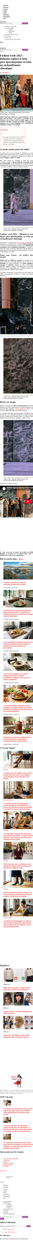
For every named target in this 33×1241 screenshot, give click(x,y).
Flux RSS (6, 1166)
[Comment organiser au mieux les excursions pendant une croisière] (18, 571)
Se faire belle (9, 28)
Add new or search (5, 1226)
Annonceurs (6, 1160)
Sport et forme (8, 800)
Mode (5, 13)
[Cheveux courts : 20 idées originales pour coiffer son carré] (18, 999)
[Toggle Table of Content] (1, 134)
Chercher (25, 23)
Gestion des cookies (8, 1163)
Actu (20, 559)
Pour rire (8, 37)
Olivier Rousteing (20, 408)
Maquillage (11, 31)
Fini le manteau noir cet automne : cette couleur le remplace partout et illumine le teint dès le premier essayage (17, 866)
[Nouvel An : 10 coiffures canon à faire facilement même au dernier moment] (18, 1023)
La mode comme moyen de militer (14, 137)
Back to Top (3, 1170)
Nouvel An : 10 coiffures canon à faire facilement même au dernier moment (16, 1036)
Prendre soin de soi (12, 34)
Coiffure (6, 15)
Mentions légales (7, 1164)
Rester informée (10, 26)
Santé (5, 11)
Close (2, 1218)
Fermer (2, 1182)
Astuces (5, 7)
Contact (5, 1161)
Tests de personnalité (12, 39)
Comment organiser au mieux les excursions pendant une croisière (14, 583)
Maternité (6, 17)
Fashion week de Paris (23, 242)
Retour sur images (9, 144)
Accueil (5, 5)
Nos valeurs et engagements (10, 1158)
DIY (4, 18)
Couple (5, 9)
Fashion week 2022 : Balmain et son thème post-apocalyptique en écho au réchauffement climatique (13, 140)
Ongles (10, 32)
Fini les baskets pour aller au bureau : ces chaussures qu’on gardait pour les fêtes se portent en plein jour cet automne (17, 894)
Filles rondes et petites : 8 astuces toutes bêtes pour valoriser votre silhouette (16, 988)
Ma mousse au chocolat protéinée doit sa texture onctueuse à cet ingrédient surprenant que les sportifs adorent (17, 739)
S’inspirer (8, 36)
